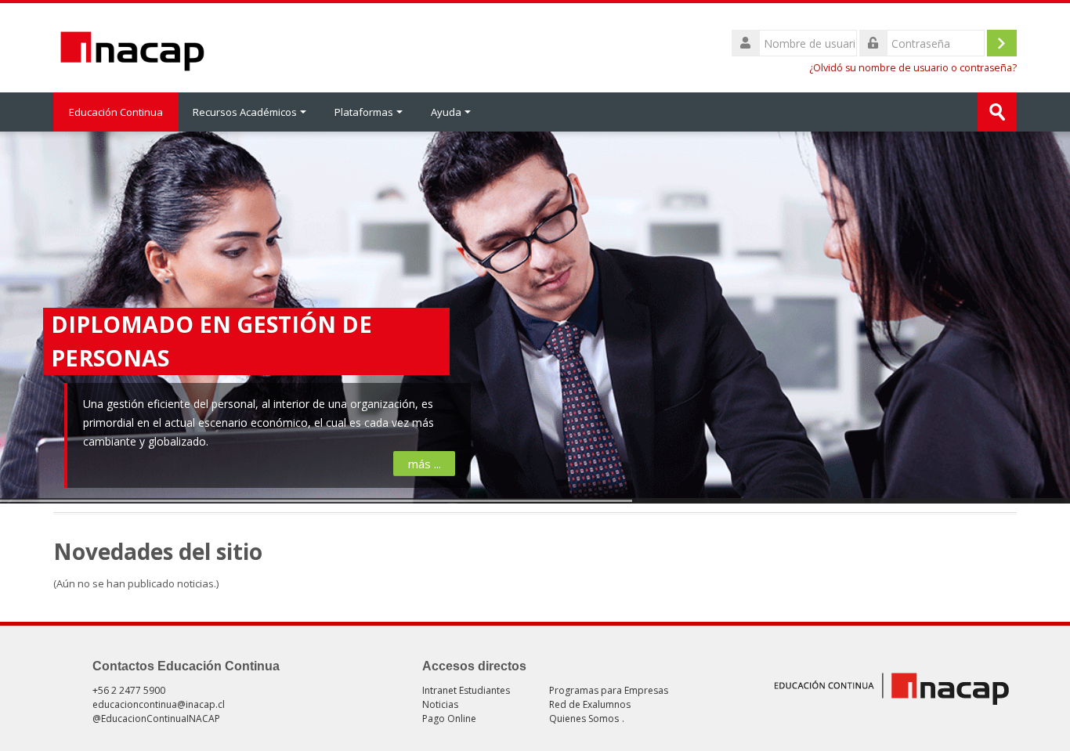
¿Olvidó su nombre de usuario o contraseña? (913, 67)
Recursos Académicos (245, 112)
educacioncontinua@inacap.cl (158, 704)
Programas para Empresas (608, 690)
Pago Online (449, 718)
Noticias (440, 704)
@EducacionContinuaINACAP (156, 718)
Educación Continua (116, 112)
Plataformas (363, 112)
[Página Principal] (132, 46)
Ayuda (446, 112)
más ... (424, 463)
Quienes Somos (584, 718)
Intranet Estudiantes (466, 690)
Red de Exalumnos (590, 704)
